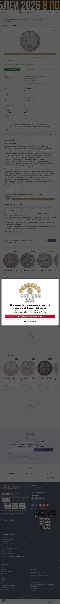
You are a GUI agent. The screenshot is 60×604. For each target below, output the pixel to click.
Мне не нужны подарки (30, 321)
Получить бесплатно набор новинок (30, 316)
